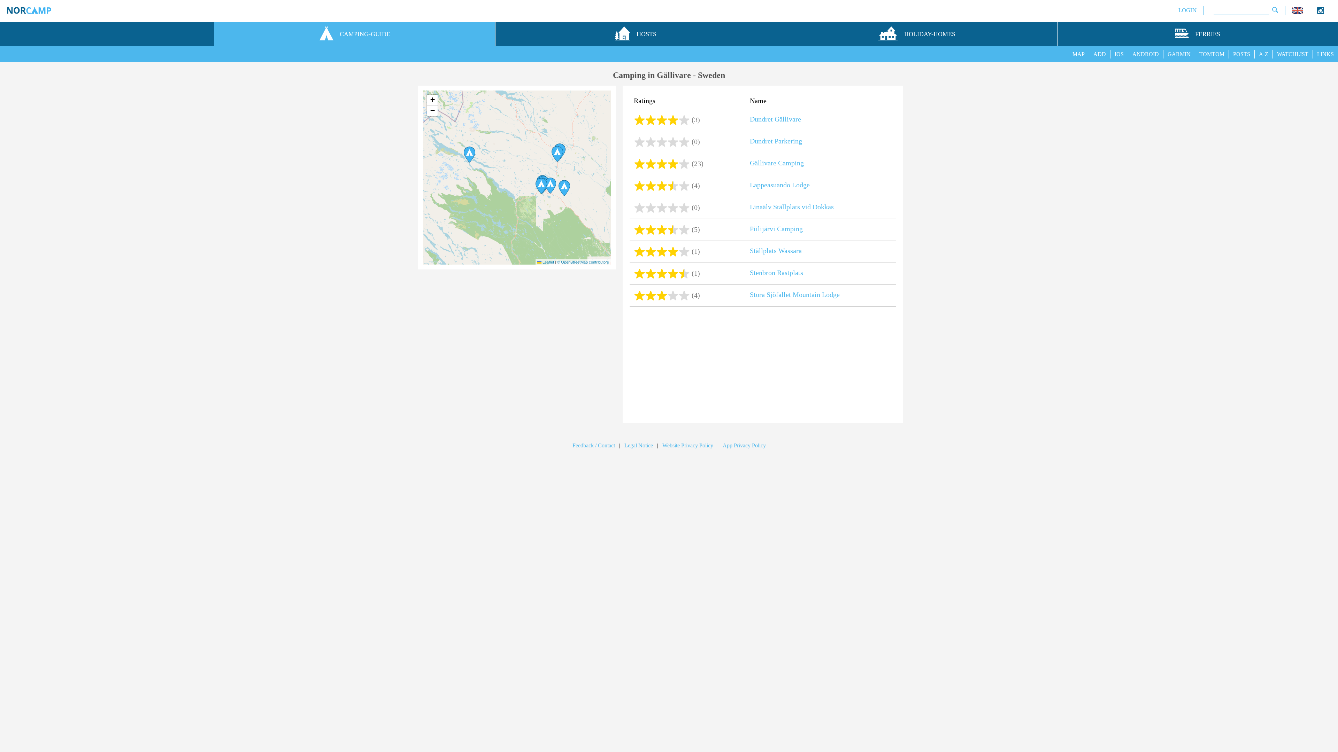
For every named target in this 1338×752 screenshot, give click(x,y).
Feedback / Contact (593, 445)
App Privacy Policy (744, 445)
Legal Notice (638, 445)
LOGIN (1187, 10)
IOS (1119, 54)
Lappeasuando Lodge (780, 185)
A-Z (1263, 54)
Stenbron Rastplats (776, 272)
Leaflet (547, 262)
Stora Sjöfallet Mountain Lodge (795, 294)
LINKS (1325, 54)
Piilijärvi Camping (776, 229)
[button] (541, 186)
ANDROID (1145, 54)
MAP (1078, 54)
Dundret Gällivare (775, 119)
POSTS (1241, 54)
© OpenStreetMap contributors (583, 262)
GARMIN (1179, 54)
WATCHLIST (1292, 54)
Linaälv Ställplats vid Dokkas (792, 207)
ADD (1099, 54)
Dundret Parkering (776, 141)
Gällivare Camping (777, 163)
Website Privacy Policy (687, 445)
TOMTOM (1211, 54)
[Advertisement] (763, 365)
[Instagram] (1320, 12)
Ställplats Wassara (776, 250)
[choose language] (1297, 12)
